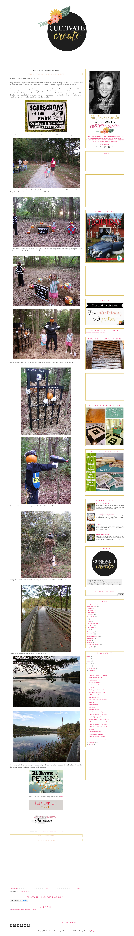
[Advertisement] (105, 280)
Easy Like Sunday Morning (96, 712)
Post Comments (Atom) (23, 891)
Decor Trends (91, 612)
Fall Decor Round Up (94, 695)
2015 (89, 661)
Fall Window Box (93, 704)
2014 (89, 663)
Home (46, 888)
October (91, 673)
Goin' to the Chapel (94, 697)
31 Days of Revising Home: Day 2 (98, 739)
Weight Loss (90, 647)
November (92, 670)
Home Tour (90, 625)
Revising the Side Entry (95, 682)
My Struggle (99, 524)
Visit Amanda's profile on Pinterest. (95, 332)
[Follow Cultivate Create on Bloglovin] (19, 901)
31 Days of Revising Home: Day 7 (98, 726)
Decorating (90, 614)
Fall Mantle (92, 707)
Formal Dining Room (93, 623)
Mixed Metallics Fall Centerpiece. (105, 514)
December (92, 668)
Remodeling (90, 632)
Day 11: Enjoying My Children (97, 717)
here (75, 135)
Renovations (90, 634)
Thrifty (89, 640)
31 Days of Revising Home (48, 831)
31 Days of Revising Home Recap (98, 675)
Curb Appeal (90, 610)
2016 (89, 658)
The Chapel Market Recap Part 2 (97, 690)
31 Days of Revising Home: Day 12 (98, 714)
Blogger (93, 931)
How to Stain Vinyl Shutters (103, 504)
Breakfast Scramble (94, 680)
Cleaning (89, 608)
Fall (88, 619)
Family (60, 831)
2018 (89, 656)
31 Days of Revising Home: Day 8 (98, 724)
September (92, 742)
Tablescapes (90, 638)
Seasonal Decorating (93, 636)
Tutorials (89, 642)
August (91, 744)
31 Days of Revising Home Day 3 (97, 736)
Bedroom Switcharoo (95, 731)
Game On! (92, 729)
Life (88, 629)
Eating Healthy (91, 617)
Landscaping (90, 627)
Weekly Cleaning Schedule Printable (99, 719)
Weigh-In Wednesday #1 (103, 534)
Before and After (92, 606)
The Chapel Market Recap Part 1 (97, 692)
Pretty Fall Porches (94, 709)
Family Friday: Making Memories (98, 699)
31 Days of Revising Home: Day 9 (98, 722)
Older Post (79, 888)
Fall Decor (91, 702)
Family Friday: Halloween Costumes (99, 685)
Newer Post (13, 888)
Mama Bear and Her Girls (96, 734)
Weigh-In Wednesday (93, 644)
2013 (89, 666)
